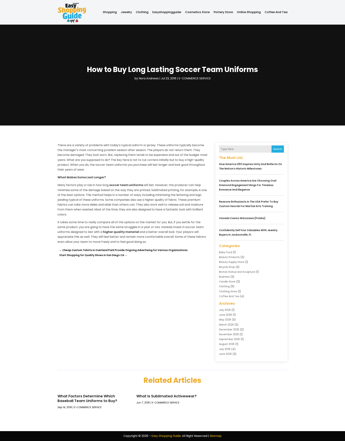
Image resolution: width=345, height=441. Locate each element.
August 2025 (226, 344)
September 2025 (229, 339)
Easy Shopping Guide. (166, 436)
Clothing (142, 12)
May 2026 (225, 319)
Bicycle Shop (227, 267)
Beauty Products (229, 257)
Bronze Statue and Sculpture (237, 272)
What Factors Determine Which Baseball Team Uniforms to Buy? (87, 398)
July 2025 (225, 349)
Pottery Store (223, 12)
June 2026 (225, 315)
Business (224, 276)
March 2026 (226, 324)
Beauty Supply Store (231, 262)
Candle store (227, 281)
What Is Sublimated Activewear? (166, 396)
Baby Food (225, 252)
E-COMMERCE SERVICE (195, 78)
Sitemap (216, 436)
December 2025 (229, 329)
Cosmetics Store (197, 12)
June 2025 (225, 354)
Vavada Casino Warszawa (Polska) (242, 218)
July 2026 (225, 310)
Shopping (110, 12)
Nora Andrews (149, 78)
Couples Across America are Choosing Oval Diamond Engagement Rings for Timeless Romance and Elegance (247, 185)
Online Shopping (249, 12)
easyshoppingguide (166, 12)
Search (277, 149)
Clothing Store (228, 291)
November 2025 (229, 334)
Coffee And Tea (276, 12)
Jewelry (126, 12)
